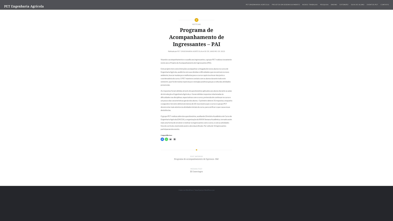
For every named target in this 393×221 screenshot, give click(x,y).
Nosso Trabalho (310, 4)
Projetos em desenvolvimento (286, 4)
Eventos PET (372, 4)
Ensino (334, 4)
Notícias (196, 24)
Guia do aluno (357, 4)
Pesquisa (324, 4)
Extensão (344, 4)
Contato (385, 4)
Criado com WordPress (185, 190)
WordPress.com (209, 190)
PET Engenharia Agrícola (24, 6)
